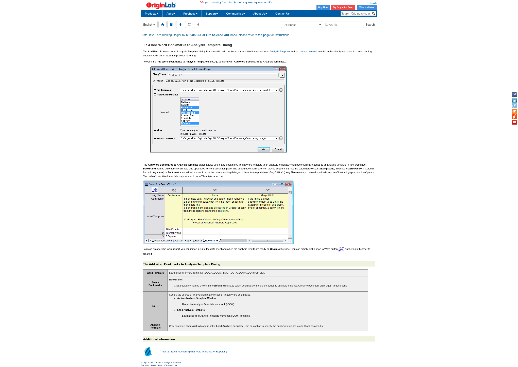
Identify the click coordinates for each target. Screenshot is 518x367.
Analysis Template (280, 51)
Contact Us (282, 13)
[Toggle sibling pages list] (189, 24)
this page (264, 35)
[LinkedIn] (514, 100)
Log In (373, 3)
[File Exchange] (514, 116)
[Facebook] (514, 94)
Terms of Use (171, 365)
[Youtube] (514, 122)
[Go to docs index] (162, 24)
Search (370, 24)
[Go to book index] (171, 24)
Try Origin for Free (342, 7)
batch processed (308, 51)
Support (211, 13)
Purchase (189, 13)
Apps (170, 13)
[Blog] (514, 105)
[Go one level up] (180, 24)
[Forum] (514, 111)
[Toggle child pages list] (198, 24)
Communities (234, 13)
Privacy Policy (157, 365)
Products (150, 13)
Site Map (145, 365)
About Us (259, 13)
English (148, 24)
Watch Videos (367, 7)
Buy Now (323, 7)
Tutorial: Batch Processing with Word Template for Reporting (194, 351)
